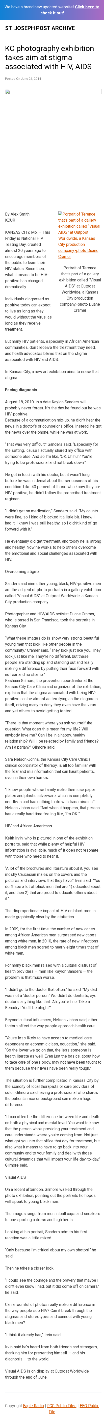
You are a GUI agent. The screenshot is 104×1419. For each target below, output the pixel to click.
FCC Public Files (61, 1405)
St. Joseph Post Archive (40, 28)
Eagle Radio (33, 1405)
